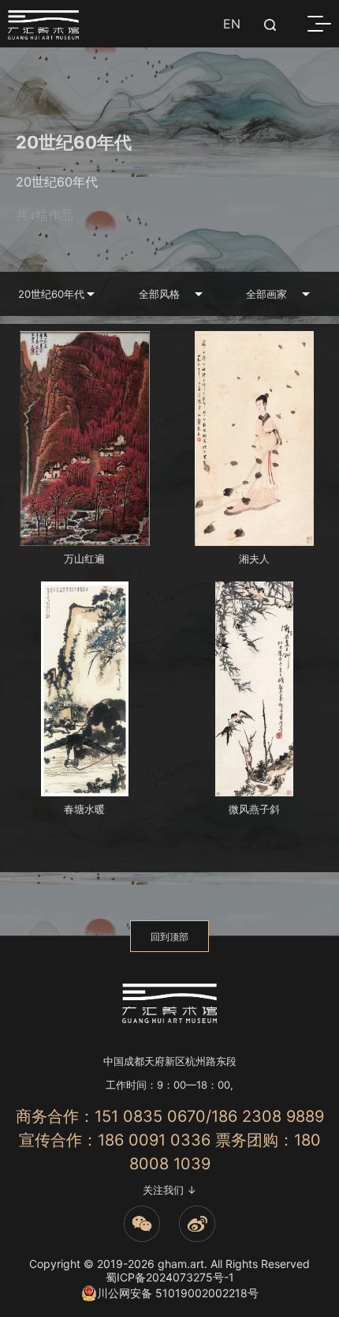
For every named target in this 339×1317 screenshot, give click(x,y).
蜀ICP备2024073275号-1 (170, 1277)
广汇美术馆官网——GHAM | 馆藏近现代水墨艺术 (43, 25)
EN (231, 24)
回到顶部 (169, 937)
